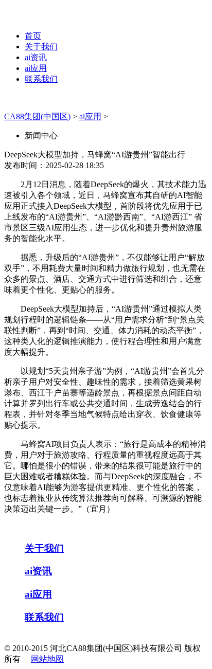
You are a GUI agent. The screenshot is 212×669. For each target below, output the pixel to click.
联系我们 (41, 79)
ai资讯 (36, 57)
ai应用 (36, 68)
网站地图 (47, 659)
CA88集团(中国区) (37, 116)
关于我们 (41, 46)
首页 (33, 35)
